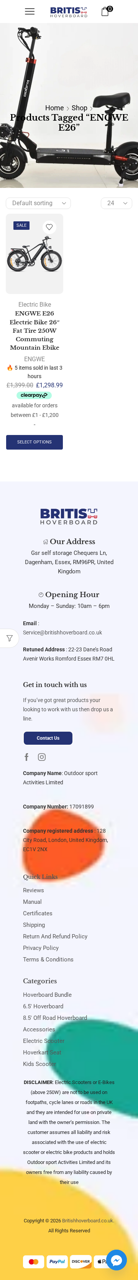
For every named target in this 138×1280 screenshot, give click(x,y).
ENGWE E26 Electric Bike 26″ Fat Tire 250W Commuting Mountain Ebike (35, 330)
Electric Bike (34, 304)
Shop (79, 108)
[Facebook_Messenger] (116, 1260)
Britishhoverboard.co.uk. (88, 1221)
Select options (34, 442)
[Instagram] (42, 757)
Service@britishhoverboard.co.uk (62, 632)
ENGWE (34, 359)
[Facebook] (26, 757)
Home (54, 108)
